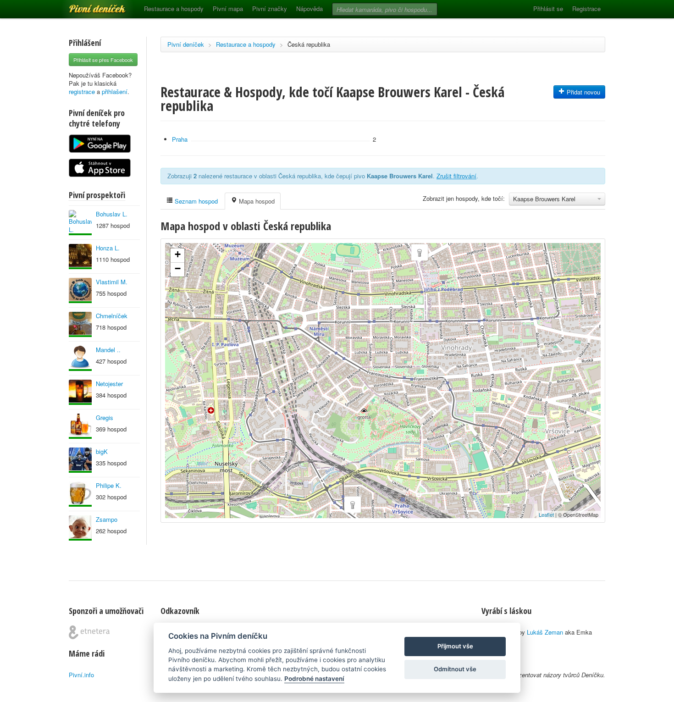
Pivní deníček (87, 5)
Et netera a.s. (89, 632)
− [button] (178, 268)
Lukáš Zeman (545, 632)
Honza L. (108, 247)
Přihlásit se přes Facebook (103, 59)
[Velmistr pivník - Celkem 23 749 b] (80, 358)
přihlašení (114, 91)
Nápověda (309, 8)
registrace (82, 91)
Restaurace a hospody (174, 8)
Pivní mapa (228, 8)
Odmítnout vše (455, 669)
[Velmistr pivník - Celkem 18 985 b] (80, 392)
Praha (180, 139)
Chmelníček (111, 315)
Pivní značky (269, 8)
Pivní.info (81, 674)
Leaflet (546, 514)
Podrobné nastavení (314, 678)
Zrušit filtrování (456, 175)
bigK (102, 451)
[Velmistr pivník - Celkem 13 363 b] (80, 256)
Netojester (109, 383)
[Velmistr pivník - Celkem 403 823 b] (80, 290)
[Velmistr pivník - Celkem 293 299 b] (80, 324)
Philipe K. (109, 485)
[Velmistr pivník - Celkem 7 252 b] (80, 494)
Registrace (586, 8)
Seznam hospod (195, 201)
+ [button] (178, 254)
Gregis (104, 417)
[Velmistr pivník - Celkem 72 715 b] (80, 460)
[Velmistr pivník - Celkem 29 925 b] (80, 528)
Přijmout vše (455, 646)
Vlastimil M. (111, 281)
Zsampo (106, 519)
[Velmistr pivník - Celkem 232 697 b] (80, 426)
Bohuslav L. (111, 214)
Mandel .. (108, 349)
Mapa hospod (256, 201)
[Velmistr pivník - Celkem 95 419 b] (80, 222)
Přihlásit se (548, 8)
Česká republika (308, 44)
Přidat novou (582, 92)
